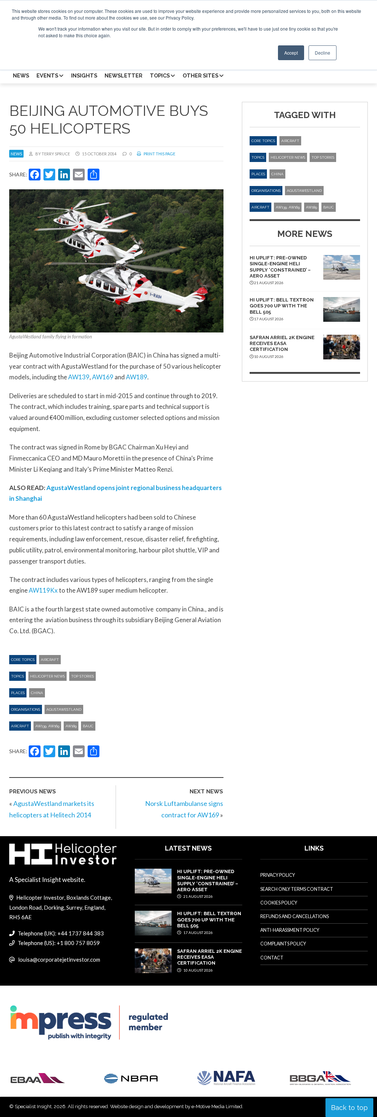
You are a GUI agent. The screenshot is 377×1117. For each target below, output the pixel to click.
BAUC (88, 726)
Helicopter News (47, 676)
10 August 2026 (198, 970)
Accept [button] (291, 52)
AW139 (78, 377)
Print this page (159, 153)
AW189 (136, 377)
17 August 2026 (198, 932)
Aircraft (50, 660)
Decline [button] (322, 52)
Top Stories (82, 676)
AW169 (102, 377)
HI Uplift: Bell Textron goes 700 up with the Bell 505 (282, 306)
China (37, 693)
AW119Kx (43, 590)
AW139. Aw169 (47, 726)
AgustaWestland (63, 709)
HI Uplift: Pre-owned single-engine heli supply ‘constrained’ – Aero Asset (280, 267)
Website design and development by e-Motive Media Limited (176, 1106)
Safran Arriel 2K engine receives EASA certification (282, 343)
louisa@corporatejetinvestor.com (59, 959)
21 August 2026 (198, 896)
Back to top (349, 1107)
